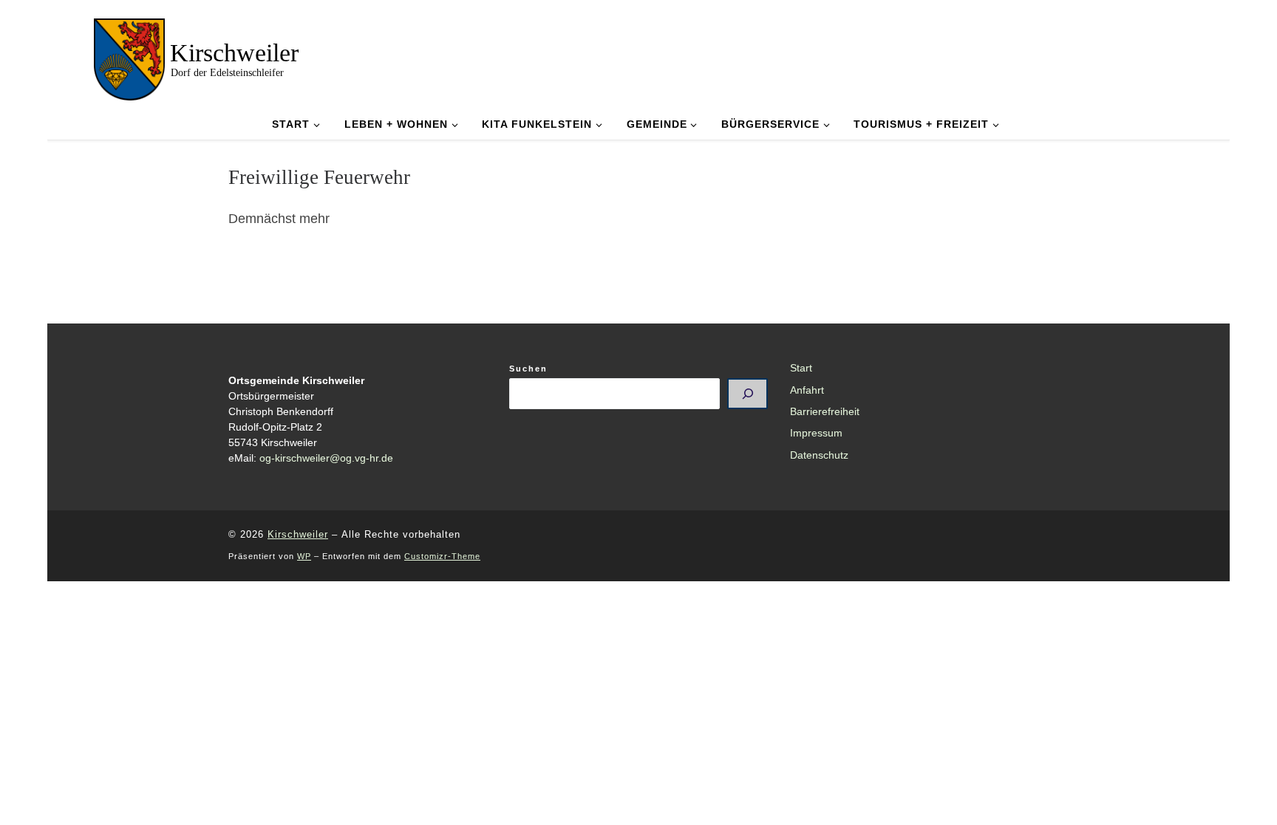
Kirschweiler (298, 534)
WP (304, 556)
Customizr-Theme (442, 556)
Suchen (528, 368)
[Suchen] (747, 393)
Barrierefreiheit (824, 411)
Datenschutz (819, 455)
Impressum (816, 433)
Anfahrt (807, 390)
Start (801, 368)
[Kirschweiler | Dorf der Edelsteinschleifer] (129, 57)
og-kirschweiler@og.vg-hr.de (326, 458)
